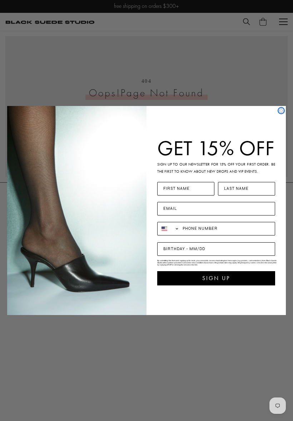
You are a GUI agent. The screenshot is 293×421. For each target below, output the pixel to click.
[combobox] (168, 228)
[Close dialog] (281, 110)
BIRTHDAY (170, 237)
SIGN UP (216, 278)
